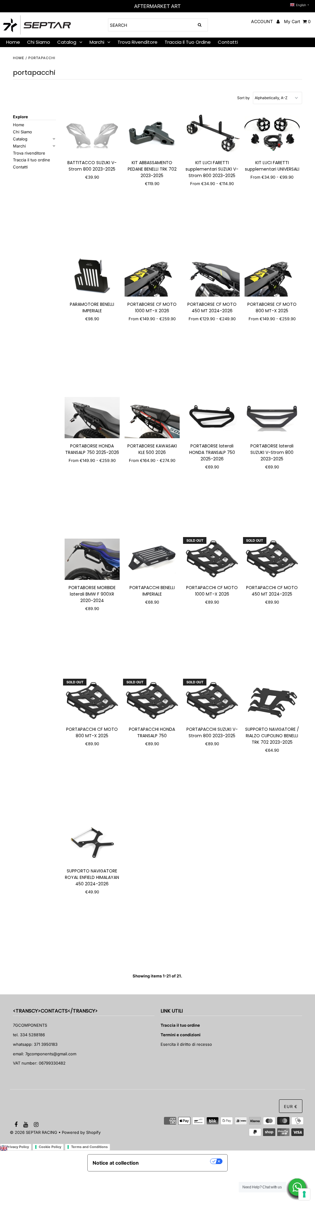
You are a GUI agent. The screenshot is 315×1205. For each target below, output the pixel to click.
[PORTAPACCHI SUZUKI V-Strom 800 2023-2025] (212, 701)
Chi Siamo (38, 42)
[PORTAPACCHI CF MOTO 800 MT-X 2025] (92, 701)
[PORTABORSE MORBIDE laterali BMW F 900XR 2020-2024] (92, 559)
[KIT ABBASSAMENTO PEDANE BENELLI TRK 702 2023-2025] (152, 134)
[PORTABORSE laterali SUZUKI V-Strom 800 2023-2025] (272, 417)
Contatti (228, 42)
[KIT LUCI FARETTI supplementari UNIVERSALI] (272, 134)
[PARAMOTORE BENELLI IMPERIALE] (92, 276)
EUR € (290, 1106)
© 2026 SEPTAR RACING (33, 1132)
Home (18, 58)
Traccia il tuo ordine (188, 42)
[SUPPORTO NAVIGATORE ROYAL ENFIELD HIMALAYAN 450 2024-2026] (92, 842)
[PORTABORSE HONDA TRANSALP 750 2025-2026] (92, 417)
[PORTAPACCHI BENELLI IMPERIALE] (152, 559)
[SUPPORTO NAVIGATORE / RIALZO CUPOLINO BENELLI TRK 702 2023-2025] (272, 701)
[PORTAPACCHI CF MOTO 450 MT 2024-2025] (272, 559)
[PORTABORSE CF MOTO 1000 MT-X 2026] (152, 276)
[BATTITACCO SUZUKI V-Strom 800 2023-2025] (92, 134)
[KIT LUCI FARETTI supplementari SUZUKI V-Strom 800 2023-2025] (212, 134)
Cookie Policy (50, 1147)
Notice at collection (116, 1163)
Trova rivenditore (138, 42)
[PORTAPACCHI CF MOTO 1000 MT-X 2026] (212, 559)
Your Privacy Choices (177, 1161)
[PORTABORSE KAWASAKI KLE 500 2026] (152, 417)
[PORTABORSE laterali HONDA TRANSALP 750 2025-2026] (212, 417)
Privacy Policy (17, 1147)
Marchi (97, 42)
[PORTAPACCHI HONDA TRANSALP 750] (152, 701)
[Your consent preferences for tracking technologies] (304, 1194)
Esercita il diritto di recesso (186, 1044)
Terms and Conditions (89, 1147)
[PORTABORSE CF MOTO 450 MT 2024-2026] (212, 276)
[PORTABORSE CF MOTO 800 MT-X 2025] (272, 276)
